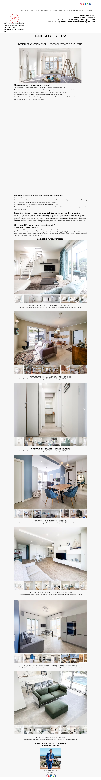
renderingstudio (14, 23)
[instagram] (81, 4)
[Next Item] (84, 267)
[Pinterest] (83, 4)
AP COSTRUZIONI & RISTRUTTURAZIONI (50, 744)
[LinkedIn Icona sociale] (85, 4)
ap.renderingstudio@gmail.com (81, 20)
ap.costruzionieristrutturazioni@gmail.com (76, 22)
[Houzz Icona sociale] (88, 4)
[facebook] (90, 4)
